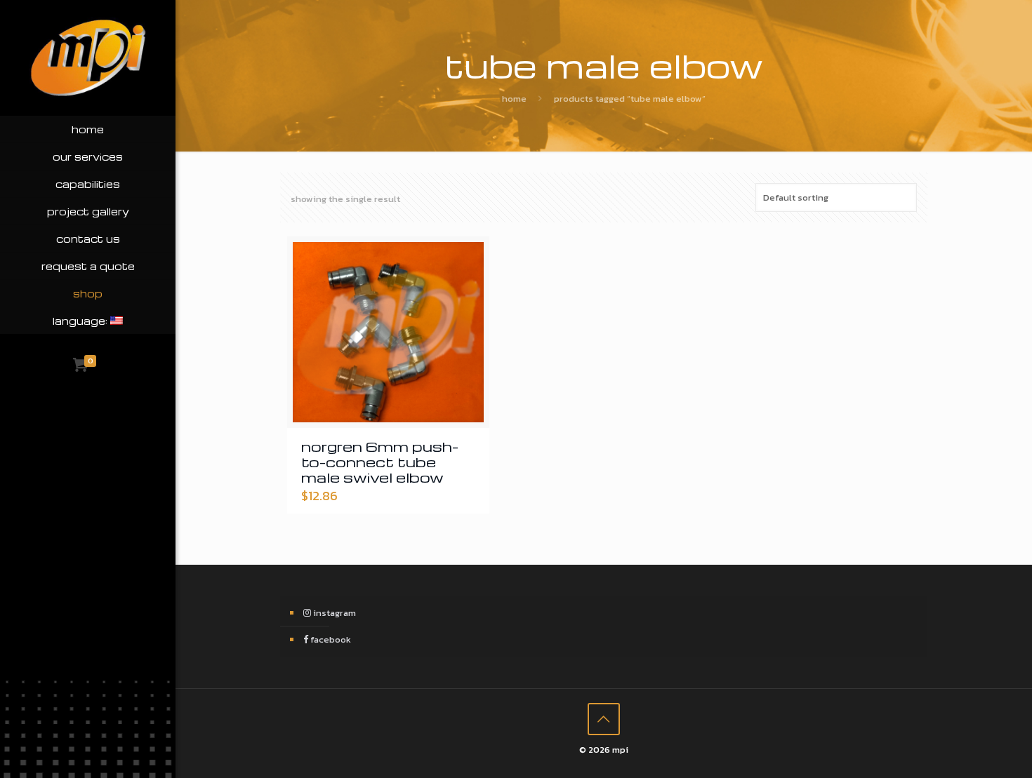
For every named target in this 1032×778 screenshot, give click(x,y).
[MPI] (88, 58)
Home (514, 98)
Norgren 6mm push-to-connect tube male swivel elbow (379, 461)
